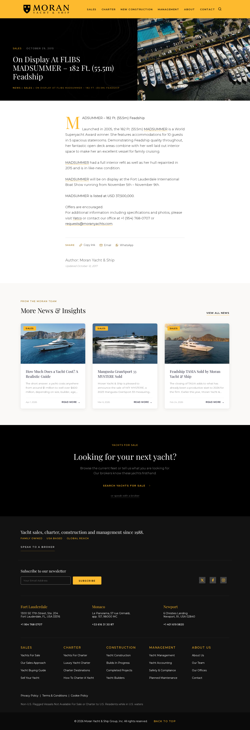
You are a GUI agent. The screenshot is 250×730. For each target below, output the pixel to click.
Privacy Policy (29, 695)
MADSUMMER (155, 129)
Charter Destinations (77, 670)
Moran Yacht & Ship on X (202, 580)
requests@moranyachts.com (89, 224)
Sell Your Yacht (30, 678)
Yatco (77, 218)
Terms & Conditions (54, 695)
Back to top (165, 721)
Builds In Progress (118, 663)
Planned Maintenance (163, 678)
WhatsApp (126, 245)
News (17, 88)
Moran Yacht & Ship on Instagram (223, 580)
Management (168, 9)
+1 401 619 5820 (173, 624)
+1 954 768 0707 (31, 624)
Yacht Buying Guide (33, 670)
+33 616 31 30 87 (103, 624)
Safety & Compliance (162, 670)
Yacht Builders (115, 678)
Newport (170, 606)
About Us (198, 655)
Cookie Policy (79, 695)
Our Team (198, 663)
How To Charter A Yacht (79, 678)
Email (107, 245)
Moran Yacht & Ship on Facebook (213, 580)
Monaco (98, 606)
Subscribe (87, 580)
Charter (109, 9)
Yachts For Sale (30, 655)
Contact (207, 9)
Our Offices (199, 670)
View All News (217, 312)
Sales (91, 9)
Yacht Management (162, 655)
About (189, 9)
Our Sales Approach (33, 663)
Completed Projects (119, 670)
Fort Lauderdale (34, 606)
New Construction (137, 9)
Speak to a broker (38, 546)
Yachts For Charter (75, 655)
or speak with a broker (125, 495)
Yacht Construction (118, 655)
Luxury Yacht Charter (77, 663)
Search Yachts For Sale (124, 485)
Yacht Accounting (160, 663)
